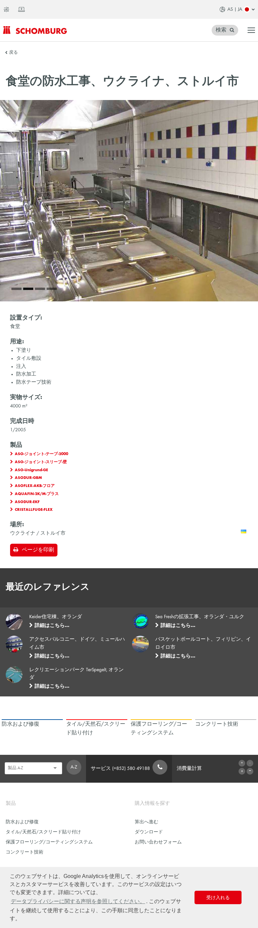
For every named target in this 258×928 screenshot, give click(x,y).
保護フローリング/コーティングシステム (49, 842)
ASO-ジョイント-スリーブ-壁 (41, 462)
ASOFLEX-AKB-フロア (35, 486)
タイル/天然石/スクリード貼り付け (43, 832)
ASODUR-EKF (27, 502)
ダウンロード (149, 832)
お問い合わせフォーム (158, 842)
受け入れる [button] (218, 897)
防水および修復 (22, 822)
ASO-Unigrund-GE (31, 470)
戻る (13, 53)
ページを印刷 (38, 550)
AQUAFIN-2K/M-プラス (37, 494)
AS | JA (234, 9)
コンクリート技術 (24, 852)
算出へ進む (146, 822)
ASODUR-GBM (28, 478)
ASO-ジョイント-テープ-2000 (41, 454)
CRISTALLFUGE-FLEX (34, 510)
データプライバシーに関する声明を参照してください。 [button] (78, 901)
